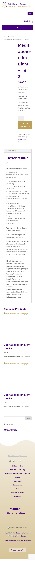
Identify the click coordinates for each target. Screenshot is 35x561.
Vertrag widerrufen (17, 550)
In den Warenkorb (25, 124)
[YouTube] (7, 533)
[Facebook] (15, 533)
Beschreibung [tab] (11, 151)
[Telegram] (23, 536)
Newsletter (17, 496)
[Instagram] (24, 533)
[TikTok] (9, 536)
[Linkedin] (29, 533)
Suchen (28, 418)
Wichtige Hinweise (17, 492)
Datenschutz (17, 485)
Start (5, 37)
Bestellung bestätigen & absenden (17, 473)
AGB (17, 489)
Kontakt (17, 477)
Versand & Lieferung (17, 470)
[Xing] (13, 536)
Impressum (17, 481)
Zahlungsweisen (17, 466)
